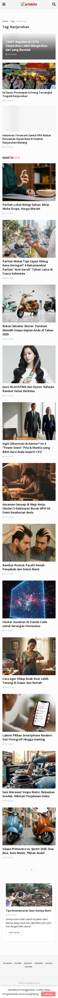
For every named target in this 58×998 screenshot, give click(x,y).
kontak (18, 963)
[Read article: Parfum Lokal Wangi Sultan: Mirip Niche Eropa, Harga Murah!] (29, 182)
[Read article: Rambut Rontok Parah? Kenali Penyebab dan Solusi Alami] (29, 543)
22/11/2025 (8, 687)
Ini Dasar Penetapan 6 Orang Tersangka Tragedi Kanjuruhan (27, 94)
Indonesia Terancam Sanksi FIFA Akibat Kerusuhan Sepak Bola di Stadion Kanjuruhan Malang (26, 139)
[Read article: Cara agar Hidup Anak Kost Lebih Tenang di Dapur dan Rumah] (29, 656)
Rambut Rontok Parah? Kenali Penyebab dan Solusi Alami (23, 567)
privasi (49, 963)
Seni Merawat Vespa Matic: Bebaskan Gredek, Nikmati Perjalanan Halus (28, 794)
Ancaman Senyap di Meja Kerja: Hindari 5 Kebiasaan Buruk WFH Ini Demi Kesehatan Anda (26, 508)
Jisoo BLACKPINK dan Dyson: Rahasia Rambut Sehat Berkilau (28, 389)
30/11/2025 (8, 278)
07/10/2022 (8, 100)
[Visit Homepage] (29, 4)
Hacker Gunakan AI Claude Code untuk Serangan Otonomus (24, 624)
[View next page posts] (31, 869)
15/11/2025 (8, 744)
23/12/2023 (12, 915)
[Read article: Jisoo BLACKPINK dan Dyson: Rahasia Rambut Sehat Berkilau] (29, 364)
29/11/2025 (8, 456)
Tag (12, 21)
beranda (7, 963)
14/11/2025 (8, 630)
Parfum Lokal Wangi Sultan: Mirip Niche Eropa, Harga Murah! (25, 207)
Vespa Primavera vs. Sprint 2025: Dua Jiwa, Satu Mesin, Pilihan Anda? (28, 851)
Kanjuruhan (22, 21)
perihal (28, 966)
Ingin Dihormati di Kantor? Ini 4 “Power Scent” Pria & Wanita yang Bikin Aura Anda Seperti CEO (26, 448)
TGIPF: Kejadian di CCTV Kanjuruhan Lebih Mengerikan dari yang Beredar (26, 46)
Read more (16, 932)
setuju (48, 994)
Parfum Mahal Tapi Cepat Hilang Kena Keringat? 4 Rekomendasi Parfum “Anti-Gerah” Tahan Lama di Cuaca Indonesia (27, 267)
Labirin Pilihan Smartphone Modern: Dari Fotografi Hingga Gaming (27, 737)
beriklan (39, 963)
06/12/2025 (8, 801)
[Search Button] (54, 4)
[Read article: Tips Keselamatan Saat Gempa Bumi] (29, 894)
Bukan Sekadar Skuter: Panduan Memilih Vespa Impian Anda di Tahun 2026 (27, 330)
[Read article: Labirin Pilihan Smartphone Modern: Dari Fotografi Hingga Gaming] (29, 713)
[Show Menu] (3, 4)
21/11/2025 (8, 396)
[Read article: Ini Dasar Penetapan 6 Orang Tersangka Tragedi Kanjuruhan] (29, 76)
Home (5, 21)
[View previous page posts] (26, 869)
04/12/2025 (8, 213)
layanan (28, 963)
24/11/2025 (8, 574)
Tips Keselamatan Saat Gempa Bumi (28, 910)
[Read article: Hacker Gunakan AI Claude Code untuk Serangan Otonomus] (29, 599)
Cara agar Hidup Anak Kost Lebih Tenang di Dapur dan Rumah (25, 681)
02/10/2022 (8, 147)
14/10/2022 (12, 54)
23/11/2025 (8, 339)
